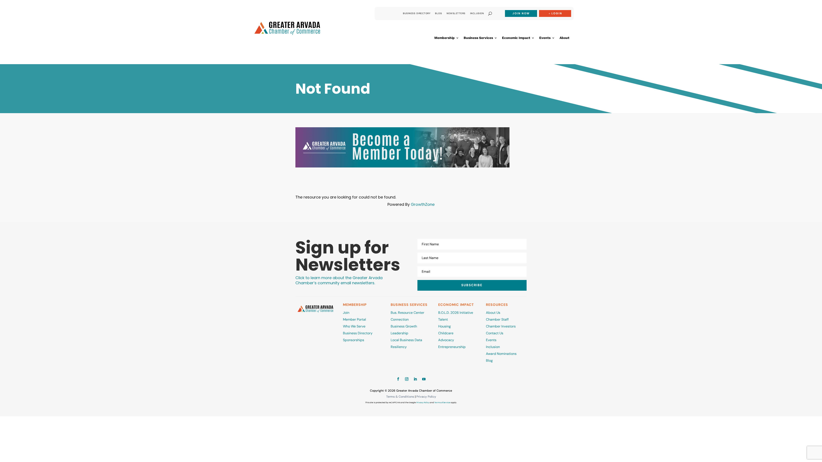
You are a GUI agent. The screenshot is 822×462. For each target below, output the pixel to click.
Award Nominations (501, 353)
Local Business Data (406, 340)
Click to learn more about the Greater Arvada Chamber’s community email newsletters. (339, 280)
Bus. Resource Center (407, 312)
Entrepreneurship (452, 347)
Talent (443, 319)
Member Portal (354, 319)
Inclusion (477, 13)
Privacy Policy (426, 396)
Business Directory (416, 13)
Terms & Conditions (400, 396)
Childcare (445, 333)
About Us (493, 312)
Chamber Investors (501, 326)
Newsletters (456, 13)
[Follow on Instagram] (406, 379)
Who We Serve (354, 326)
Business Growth (404, 326)
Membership (444, 38)
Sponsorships (353, 340)
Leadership (399, 333)
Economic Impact (516, 38)
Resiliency (399, 347)
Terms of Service (442, 402)
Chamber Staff (497, 319)
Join (346, 312)
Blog (438, 13)
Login (556, 13)
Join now (521, 13)
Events (545, 38)
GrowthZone (423, 204)
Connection (400, 319)
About (564, 38)
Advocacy (446, 340)
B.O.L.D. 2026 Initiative (455, 312)
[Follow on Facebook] (398, 379)
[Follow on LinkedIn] (415, 379)
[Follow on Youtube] (423, 379)
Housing (444, 326)
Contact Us (494, 333)
